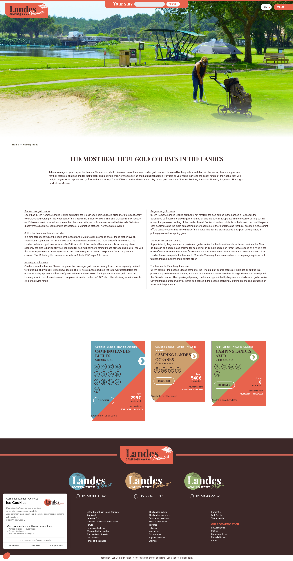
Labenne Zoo (93, 518)
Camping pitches (219, 534)
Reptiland (91, 515)
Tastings (153, 525)
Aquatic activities (157, 537)
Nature (90, 525)
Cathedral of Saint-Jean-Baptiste (103, 512)
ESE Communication (121, 558)
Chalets (215, 531)
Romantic (216, 512)
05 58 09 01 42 (93, 496)
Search (173, 4)
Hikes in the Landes (158, 521)
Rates (214, 540)
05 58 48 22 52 (207, 496)
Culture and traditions (159, 518)
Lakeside (153, 528)
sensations (154, 531)
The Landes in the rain (97, 534)
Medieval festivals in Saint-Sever (102, 521)
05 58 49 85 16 (151, 496)
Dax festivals (93, 537)
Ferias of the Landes (96, 541)
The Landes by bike (158, 512)
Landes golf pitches (96, 528)
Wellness (153, 541)
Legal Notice (173, 558)
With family (216, 515)
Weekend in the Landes (98, 531)
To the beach (217, 518)
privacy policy (186, 558)
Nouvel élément (218, 528)
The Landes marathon (159, 515)
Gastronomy (155, 534)
